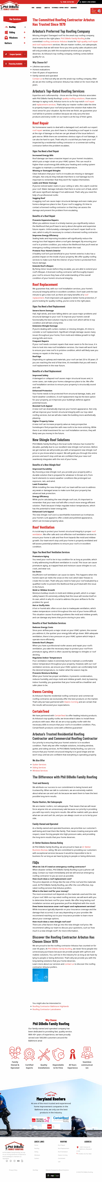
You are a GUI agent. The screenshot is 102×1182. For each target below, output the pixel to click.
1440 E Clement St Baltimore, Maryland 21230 (84, 1149)
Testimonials (55, 7)
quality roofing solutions (74, 98)
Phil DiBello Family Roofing (73, 38)
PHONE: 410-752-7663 (84, 1154)
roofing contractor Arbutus (55, 41)
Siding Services (39, 767)
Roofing (36, 1148)
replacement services (46, 104)
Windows (13, 37)
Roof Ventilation (43, 527)
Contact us (37, 78)
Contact (66, 7)
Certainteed (61, 1158)
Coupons (61, 7)
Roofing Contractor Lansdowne (47, 1009)
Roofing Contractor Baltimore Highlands (51, 1006)
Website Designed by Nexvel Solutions (57, 1170)
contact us (69, 964)
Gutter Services (39, 764)
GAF (59, 1162)
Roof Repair (41, 123)
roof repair (89, 101)
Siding (12, 32)
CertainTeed (41, 711)
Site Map (35, 1170)
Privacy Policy (13, 1170)
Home (33, 7)
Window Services (40, 770)
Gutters (8, 42)
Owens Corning (43, 691)
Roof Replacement (45, 284)
